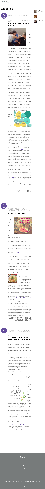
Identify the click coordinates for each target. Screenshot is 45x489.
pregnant (9, 211)
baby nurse (27, 16)
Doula (22, 15)
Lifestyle (16, 331)
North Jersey (24, 19)
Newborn (14, 19)
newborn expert (19, 19)
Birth (9, 332)
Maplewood (10, 19)
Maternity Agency (11, 16)
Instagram (23, 473)
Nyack (28, 19)
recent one (22, 175)
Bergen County (27, 207)
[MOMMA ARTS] (6, 2)
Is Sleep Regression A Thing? (40, 11)
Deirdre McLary (11, 15)
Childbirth (18, 15)
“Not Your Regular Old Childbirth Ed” (19, 424)
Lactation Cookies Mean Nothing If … (40, 16)
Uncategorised (20, 207)
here (18, 252)
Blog (15, 15)
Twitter (23, 468)
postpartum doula (16, 20)
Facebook (23, 465)
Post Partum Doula (18, 334)
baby (24, 16)
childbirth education (20, 208)
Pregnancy (21, 16)
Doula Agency (25, 15)
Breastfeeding (19, 330)
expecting (15, 209)
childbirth (14, 208)
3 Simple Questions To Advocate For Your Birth (19, 338)
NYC (30, 19)
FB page (12, 177)
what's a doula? (11, 21)
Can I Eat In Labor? (17, 214)
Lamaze (18, 209)
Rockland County (27, 20)
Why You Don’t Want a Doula (18, 24)
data (22, 149)
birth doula (10, 208)
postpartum (17, 16)
